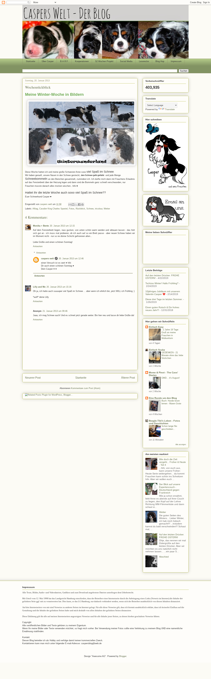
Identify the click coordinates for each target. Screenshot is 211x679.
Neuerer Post (33, 377)
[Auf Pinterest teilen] (82, 204)
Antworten (38, 246)
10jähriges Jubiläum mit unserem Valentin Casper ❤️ (162, 292)
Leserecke (144, 61)
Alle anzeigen (180, 444)
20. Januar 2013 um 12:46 (71, 258)
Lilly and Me (39, 287)
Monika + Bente (41, 226)
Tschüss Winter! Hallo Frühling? (161, 283)
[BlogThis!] (73, 204)
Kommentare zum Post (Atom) (85, 388)
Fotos (71, 208)
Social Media (126, 61)
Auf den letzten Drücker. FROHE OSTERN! (171, 536)
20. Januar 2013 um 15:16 (58, 287)
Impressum (176, 61)
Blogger (122, 656)
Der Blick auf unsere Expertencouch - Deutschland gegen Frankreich (169, 488)
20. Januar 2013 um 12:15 (62, 226)
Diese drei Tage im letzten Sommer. (163, 299)
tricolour (98, 208)
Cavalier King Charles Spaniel (53, 208)
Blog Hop (159, 61)
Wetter (107, 208)
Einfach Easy (156, 327)
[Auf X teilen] (76, 204)
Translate (170, 109)
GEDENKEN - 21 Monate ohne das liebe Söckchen (172, 355)
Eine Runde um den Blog (163, 398)
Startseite (30, 61)
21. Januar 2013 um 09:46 (55, 311)
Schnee (90, 208)
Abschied (164, 556)
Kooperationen (82, 61)
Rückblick (80, 208)
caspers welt (47, 258)
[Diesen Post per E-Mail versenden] (70, 204)
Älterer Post (128, 377)
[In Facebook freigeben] (79, 204)
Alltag (35, 208)
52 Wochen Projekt (104, 61)
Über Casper (48, 61)
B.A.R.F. (64, 61)
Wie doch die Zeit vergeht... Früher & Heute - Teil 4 (172, 462)
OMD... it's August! (171, 378)
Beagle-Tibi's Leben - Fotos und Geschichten (164, 422)
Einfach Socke (157, 349)
